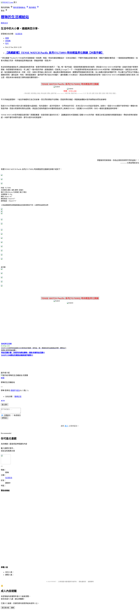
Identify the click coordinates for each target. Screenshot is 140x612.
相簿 (7, 38)
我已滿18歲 (5, 608)
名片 (7, 43)
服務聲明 (91, 581)
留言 (18, 390)
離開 (12, 608)
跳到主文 (4, 23)
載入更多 (4, 404)
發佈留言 (4, 418)
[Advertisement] (70, 137)
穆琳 (2, 378)
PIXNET (53, 581)
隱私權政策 (82, 581)
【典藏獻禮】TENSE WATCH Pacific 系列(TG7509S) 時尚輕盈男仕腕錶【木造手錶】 (54, 52)
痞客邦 (13, 390)
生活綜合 (18, 34)
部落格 (7, 41)
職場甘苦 (17, 396)
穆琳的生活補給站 (15, 17)
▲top (3, 400)
